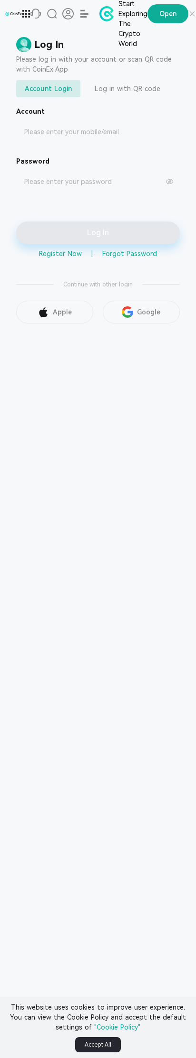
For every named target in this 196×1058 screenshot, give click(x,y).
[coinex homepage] (13, 14)
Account (30, 111)
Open (167, 14)
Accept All (98, 1044)
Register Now (60, 254)
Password (32, 161)
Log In (98, 232)
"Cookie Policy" (117, 1027)
